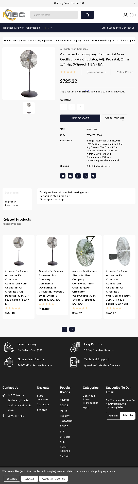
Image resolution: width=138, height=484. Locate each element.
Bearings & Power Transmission (21, 27)
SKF (62, 431)
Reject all (29, 478)
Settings (12, 478)
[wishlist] (28, 261)
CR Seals (65, 436)
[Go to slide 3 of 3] (64, 329)
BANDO (64, 426)
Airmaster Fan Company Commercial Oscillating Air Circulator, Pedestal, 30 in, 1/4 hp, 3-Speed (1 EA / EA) (51, 287)
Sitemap (42, 409)
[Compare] (22, 261)
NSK (62, 442)
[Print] (78, 176)
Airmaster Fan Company (74, 49)
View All (64, 456)
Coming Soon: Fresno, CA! (69, 3)
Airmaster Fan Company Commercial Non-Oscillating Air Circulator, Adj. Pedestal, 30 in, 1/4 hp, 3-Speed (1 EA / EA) (17, 289)
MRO (46, 27)
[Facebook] (62, 176)
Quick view (15, 261)
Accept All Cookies (53, 478)
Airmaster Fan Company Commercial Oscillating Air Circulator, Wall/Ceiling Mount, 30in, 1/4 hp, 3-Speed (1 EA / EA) (118, 289)
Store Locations (110, 27)
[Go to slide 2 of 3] (72, 329)
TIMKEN (64, 400)
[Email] (70, 176)
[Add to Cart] (9, 261)
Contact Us (128, 27)
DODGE (64, 405)
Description (12, 192)
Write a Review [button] (124, 72)
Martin (64, 410)
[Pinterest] (93, 176)
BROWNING (66, 421)
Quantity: (65, 100)
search (87, 15)
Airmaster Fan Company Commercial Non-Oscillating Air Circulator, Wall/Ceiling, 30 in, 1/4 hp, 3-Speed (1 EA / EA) (84, 289)
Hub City (65, 416)
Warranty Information (12, 203)
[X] (85, 176)
